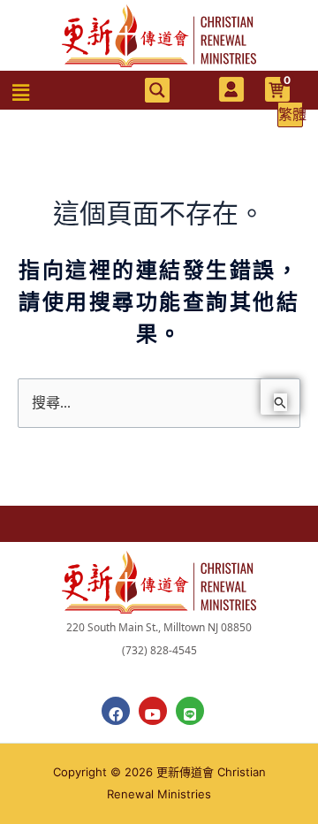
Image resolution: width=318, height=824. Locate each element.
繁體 (290, 114)
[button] (21, 93)
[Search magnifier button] (157, 90)
